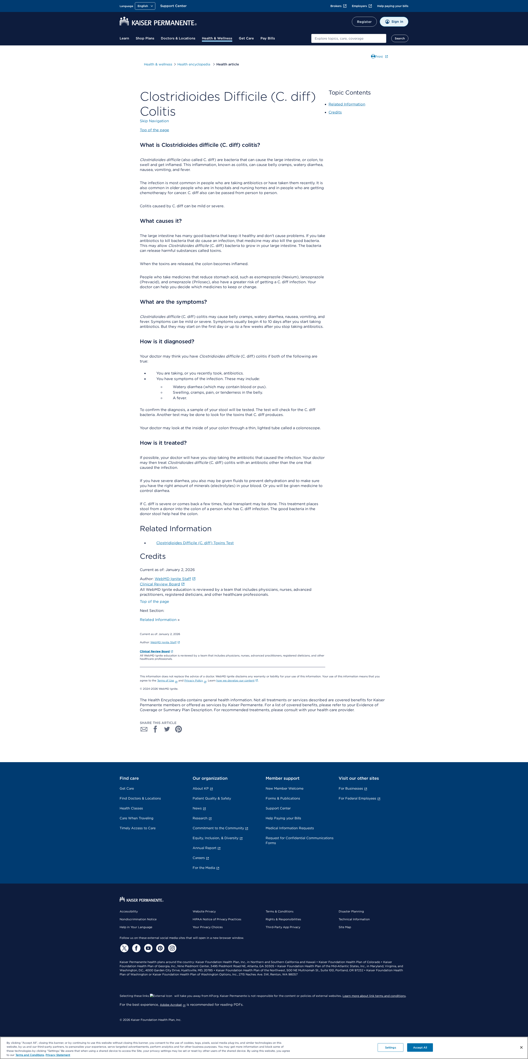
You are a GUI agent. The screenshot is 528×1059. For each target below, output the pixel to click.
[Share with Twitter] (167, 729)
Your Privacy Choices (208, 927)
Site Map (345, 927)
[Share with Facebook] (155, 729)
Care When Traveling (136, 818)
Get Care (246, 38)
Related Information (158, 619)
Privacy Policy (193, 680)
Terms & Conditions (279, 911)
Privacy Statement (58, 1054)
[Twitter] (124, 948)
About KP (201, 788)
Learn (124, 38)
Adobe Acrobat (171, 1004)
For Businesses (351, 788)
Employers (359, 6)
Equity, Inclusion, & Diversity (215, 838)
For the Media (204, 868)
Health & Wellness (217, 38)
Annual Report (204, 848)
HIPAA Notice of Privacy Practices (217, 919)
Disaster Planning (351, 911)
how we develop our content (235, 680)
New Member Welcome (284, 788)
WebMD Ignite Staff (163, 642)
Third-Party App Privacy (283, 927)
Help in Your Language (136, 927)
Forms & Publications (283, 798)
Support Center (173, 6)
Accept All (420, 1047)
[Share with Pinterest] (178, 729)
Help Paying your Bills (283, 818)
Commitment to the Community (218, 828)
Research (200, 818)
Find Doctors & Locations (140, 798)
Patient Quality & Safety (212, 798)
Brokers (336, 6)
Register (364, 22)
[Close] (521, 1047)
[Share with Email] (144, 729)
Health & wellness (158, 64)
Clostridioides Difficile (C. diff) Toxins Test (195, 543)
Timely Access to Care (138, 828)
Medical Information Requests (290, 828)
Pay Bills (267, 38)
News (197, 808)
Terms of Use (165, 680)
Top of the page (154, 601)
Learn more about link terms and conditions (374, 995)
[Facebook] (136, 948)
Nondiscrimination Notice (138, 919)
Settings (390, 1047)
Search (400, 38)
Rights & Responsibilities (283, 919)
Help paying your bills (392, 6)
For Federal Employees (357, 798)
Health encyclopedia (194, 64)
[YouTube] (148, 948)
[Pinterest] (160, 948)
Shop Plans (145, 38)
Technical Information (354, 919)
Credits (335, 112)
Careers (199, 858)
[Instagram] (171, 948)
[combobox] (348, 38)
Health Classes (131, 808)
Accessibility (129, 911)
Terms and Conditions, (30, 1054)
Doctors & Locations (178, 38)
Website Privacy (204, 911)
